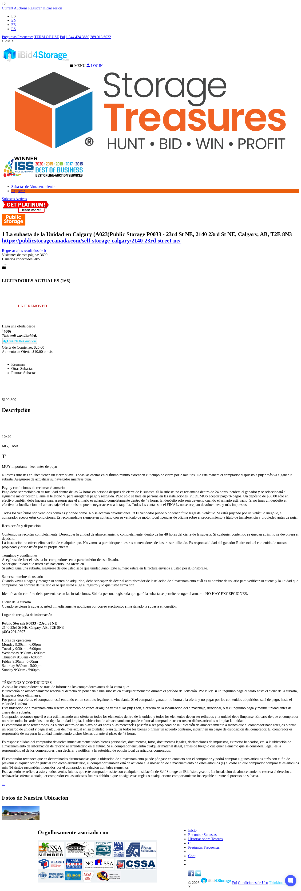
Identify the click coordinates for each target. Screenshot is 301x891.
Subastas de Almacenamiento (33, 187)
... (3, 784)
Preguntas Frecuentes (17, 37)
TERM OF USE (46, 37)
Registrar (35, 8)
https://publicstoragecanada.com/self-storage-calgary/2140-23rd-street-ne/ (91, 241)
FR (13, 25)
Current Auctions (14, 8)
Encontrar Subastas (202, 835)
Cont (191, 856)
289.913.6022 (100, 37)
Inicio (192, 830)
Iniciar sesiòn (52, 8)
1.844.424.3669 (77, 37)
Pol (62, 37)
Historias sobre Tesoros (205, 839)
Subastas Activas (14, 199)
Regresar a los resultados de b (24, 251)
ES (13, 29)
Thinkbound (278, 883)
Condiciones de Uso (253, 883)
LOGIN (96, 66)
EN (13, 20)
